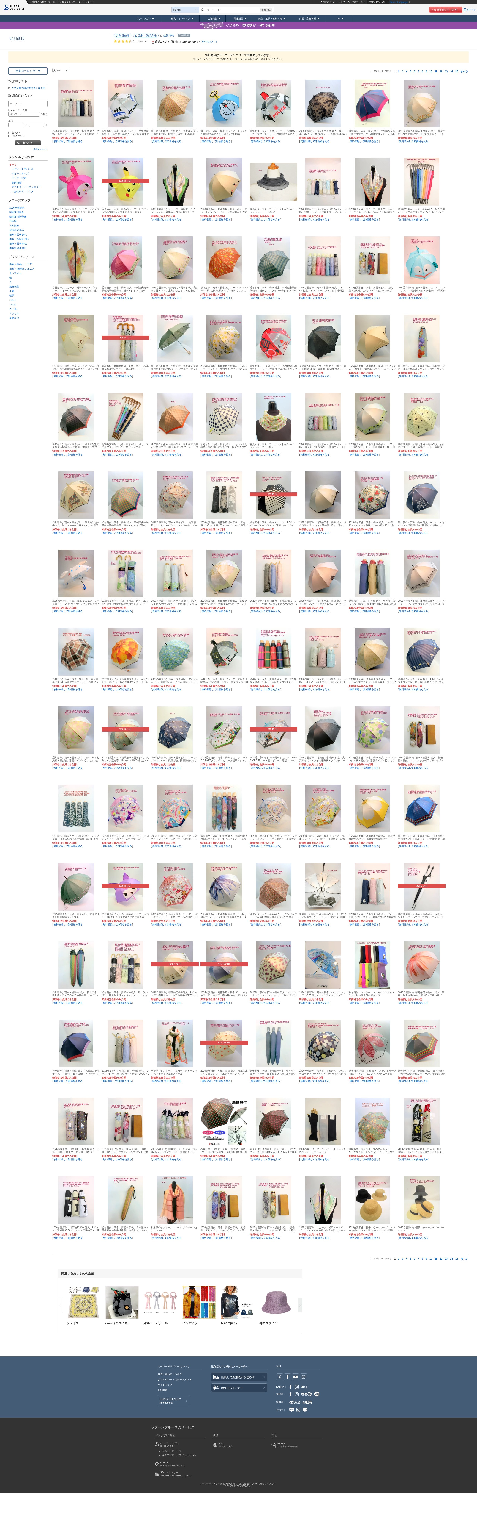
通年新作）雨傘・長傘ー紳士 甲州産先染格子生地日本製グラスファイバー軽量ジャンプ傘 (75, 682)
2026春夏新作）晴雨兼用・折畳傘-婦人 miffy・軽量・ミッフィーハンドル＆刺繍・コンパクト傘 (76, 133)
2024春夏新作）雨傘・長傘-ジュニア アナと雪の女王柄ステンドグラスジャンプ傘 (322, 994)
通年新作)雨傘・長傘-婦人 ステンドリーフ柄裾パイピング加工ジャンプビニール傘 (372, 1072)
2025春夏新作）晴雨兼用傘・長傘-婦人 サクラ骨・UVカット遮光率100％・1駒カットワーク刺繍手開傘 (323, 603)
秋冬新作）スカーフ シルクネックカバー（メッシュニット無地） (273, 211)
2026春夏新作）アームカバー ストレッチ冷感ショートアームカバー (322, 1151)
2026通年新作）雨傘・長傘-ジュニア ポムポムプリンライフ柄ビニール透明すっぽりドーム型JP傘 (322, 838)
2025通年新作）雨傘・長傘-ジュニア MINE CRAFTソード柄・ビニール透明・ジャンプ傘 (273, 760)
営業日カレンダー (27, 70)
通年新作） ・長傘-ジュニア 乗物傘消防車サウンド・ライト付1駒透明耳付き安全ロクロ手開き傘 (273, 369)
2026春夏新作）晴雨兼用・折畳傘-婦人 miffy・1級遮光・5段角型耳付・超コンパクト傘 (323, 682)
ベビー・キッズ (20, 173)
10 (430, 71)
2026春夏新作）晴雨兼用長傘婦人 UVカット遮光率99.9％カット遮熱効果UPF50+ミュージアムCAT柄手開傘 (175, 995)
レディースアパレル (23, 169)
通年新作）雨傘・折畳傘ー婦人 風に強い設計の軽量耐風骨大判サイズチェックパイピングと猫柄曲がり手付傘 (125, 995)
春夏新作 (14, 318)
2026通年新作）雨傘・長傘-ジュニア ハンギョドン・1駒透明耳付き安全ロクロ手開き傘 (421, 290)
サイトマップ (165, 1384)
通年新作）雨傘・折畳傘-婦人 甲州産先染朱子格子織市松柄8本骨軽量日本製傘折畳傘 (372, 602)
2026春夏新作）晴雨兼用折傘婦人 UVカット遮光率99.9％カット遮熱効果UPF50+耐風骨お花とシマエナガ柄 (372, 917)
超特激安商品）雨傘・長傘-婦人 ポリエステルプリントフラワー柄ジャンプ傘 (125, 446)
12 (441, 71)
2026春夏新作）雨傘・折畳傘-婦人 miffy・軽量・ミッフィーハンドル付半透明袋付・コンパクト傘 (321, 290)
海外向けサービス (179, 1455)
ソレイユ (73, 1323)
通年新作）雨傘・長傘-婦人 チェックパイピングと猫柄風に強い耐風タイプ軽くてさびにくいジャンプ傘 (421, 525)
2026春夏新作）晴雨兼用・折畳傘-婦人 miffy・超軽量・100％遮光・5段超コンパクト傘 (323, 447)
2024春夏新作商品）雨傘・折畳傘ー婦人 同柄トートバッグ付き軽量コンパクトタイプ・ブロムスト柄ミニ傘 (421, 1152)
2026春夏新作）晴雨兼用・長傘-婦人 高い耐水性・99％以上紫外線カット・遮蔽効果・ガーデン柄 (174, 290)
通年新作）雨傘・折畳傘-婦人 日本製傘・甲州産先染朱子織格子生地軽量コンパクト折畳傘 (75, 995)
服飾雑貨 (16, 182)
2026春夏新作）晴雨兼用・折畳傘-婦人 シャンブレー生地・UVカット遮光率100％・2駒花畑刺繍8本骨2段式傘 (273, 603)
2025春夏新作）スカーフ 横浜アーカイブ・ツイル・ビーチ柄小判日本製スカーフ (322, 1229)
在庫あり (16, 132)
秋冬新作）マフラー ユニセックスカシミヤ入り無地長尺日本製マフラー (372, 994)
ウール (13, 309)
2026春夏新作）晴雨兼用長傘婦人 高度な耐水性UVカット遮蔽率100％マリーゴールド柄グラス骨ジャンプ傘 (125, 682)
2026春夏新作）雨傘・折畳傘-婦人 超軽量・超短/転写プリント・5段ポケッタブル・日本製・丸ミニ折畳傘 (371, 290)
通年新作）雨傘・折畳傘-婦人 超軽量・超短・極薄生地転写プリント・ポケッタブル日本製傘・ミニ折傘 (421, 369)
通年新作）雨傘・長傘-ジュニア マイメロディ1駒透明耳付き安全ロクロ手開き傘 (75, 211)
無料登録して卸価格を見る (68, 141)
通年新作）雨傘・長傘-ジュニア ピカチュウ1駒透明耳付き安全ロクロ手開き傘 (125, 211)
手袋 (11, 291)
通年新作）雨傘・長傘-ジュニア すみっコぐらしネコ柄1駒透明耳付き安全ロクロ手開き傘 (76, 369)
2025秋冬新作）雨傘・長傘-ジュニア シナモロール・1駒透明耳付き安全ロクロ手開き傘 (76, 603)
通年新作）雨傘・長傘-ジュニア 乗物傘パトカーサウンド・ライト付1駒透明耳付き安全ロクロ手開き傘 (273, 133)
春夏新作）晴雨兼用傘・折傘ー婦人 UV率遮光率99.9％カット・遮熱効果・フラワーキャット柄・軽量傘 (125, 369)
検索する (28, 142)
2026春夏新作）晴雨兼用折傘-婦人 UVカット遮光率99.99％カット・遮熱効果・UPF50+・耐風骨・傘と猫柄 (75, 1230)
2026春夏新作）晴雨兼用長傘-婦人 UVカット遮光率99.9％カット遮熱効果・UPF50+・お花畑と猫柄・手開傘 (372, 447)
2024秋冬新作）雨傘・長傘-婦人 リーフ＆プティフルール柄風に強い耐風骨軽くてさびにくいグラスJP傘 (174, 760)
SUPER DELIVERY (170, 1401)
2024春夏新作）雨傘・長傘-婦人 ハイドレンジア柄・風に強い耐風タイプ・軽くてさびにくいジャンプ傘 (372, 760)
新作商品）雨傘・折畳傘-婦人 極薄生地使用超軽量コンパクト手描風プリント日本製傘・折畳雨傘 (223, 838)
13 (446, 71)
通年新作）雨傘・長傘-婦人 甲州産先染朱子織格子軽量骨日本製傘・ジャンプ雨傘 (125, 289)
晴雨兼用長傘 (16, 212)
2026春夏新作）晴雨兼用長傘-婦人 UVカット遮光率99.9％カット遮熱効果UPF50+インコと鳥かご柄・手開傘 (372, 682)
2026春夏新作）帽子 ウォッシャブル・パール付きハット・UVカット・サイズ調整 (372, 1229)
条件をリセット (40, 149)
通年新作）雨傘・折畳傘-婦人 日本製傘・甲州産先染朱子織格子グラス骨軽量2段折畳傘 (421, 838)
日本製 (13, 221)
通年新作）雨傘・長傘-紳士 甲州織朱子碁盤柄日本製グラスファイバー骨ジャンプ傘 (273, 289)
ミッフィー (15, 273)
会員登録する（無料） (447, 9)
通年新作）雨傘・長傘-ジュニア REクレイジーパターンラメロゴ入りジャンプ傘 (272, 524)
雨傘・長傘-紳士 (18, 243)
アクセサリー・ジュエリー (26, 187)
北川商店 (17, 39)
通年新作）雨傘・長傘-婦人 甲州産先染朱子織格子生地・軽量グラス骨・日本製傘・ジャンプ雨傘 (174, 133)
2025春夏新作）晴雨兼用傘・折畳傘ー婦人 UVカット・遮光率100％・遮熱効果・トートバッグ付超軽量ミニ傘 (175, 1152)
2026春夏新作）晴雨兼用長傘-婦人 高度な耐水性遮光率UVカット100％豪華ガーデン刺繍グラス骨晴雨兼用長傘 (421, 133)
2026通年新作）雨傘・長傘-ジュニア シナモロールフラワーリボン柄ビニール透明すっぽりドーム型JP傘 (273, 838)
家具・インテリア (180, 18)
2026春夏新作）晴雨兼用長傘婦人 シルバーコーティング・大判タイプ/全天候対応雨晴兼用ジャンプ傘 (223, 369)
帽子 (11, 295)
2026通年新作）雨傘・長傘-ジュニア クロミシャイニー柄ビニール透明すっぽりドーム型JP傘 (125, 838)
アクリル (14, 313)
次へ (463, 71)
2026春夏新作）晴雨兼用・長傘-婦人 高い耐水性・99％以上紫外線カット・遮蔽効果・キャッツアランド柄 (421, 447)
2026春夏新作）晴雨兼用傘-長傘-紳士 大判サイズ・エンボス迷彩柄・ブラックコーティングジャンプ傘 (322, 760)
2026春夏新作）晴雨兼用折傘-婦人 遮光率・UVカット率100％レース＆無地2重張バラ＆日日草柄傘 (224, 525)
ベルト (13, 300)
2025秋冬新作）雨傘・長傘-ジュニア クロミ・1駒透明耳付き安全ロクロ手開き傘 (125, 916)
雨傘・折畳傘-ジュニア (21, 268)
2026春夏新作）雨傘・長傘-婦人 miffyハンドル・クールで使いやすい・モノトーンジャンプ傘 (421, 917)
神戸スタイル (268, 1323)
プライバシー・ (175, 1379)
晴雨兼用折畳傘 (17, 216)
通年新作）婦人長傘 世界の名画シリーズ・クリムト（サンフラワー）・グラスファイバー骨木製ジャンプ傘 (372, 1152)
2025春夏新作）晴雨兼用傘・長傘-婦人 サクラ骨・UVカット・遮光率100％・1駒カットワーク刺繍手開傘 (323, 525)
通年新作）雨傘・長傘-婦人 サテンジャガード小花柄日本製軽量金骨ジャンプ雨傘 (273, 916)
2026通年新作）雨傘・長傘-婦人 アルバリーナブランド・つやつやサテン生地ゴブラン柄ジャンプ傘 (273, 995)
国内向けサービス (171, 1451)
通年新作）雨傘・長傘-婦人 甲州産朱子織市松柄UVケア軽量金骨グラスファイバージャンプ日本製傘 (174, 447)
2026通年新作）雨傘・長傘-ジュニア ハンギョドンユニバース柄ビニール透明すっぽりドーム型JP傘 (174, 838)
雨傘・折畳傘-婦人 (19, 239)
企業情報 (168, 35)
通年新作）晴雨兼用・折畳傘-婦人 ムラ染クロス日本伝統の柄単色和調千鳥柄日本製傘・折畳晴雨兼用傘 (75, 838)
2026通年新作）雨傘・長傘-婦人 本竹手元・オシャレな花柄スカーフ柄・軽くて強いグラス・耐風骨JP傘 (372, 525)
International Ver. (377, 2)
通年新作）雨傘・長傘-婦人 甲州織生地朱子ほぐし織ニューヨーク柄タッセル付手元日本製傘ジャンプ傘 (75, 525)
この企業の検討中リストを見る (28, 88)
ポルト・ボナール (156, 1323)
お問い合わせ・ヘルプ (334, 2)
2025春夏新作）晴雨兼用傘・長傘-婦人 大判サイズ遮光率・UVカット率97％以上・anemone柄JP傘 (125, 760)
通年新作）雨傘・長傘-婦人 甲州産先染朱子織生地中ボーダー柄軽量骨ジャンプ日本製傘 (372, 133)
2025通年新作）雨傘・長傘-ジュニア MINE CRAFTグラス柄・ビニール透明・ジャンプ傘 (223, 760)
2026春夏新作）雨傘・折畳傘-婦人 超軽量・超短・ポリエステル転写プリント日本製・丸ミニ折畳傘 (421, 760)
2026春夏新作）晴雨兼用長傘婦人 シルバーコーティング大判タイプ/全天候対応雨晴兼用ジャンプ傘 (322, 1073)
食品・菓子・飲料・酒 (270, 18)
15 (456, 71)
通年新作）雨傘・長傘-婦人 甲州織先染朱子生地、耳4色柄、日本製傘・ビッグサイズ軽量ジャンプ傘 (76, 1073)
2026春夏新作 (16, 207)
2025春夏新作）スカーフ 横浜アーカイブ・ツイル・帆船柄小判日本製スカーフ (173, 211)
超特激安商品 (16, 230)
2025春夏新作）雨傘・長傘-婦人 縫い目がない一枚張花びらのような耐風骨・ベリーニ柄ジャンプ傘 (174, 682)
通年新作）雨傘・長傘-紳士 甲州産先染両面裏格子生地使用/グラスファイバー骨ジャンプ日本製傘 (174, 369)
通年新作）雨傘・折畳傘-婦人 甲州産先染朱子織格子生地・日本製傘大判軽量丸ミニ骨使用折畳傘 (273, 682)
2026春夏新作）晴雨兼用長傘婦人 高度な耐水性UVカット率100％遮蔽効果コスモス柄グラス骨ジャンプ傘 (372, 838)
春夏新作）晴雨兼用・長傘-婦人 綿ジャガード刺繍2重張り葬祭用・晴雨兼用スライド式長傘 (323, 369)
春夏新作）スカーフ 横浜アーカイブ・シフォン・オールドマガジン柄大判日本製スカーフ (75, 290)
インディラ (189, 1323)
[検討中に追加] (94, 122)
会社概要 (162, 1390)
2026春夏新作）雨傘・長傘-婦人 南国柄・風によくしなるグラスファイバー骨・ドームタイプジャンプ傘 (174, 525)
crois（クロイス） (117, 1323)
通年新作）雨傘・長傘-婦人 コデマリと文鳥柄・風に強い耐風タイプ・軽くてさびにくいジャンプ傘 (75, 760)
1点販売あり (18, 136)
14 (451, 71)
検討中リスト (358, 2)
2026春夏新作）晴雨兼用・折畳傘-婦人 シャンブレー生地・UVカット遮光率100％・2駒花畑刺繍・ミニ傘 (125, 1073)
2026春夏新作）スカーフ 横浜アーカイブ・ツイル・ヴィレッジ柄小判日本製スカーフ (372, 212)
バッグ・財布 (19, 178)
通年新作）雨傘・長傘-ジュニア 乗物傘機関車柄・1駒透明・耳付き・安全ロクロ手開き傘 (224, 682)
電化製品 (238, 18)
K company (229, 1323)
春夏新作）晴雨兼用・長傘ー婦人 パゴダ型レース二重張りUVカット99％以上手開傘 (273, 1151)
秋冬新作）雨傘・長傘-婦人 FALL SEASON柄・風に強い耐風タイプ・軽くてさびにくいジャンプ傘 (224, 290)
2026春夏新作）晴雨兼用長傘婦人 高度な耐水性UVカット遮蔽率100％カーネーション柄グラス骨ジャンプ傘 (223, 603)
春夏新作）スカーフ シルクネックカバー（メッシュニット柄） (273, 446)
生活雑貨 (212, 18)
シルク (13, 304)
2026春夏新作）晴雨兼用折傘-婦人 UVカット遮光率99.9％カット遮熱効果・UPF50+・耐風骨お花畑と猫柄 (174, 603)
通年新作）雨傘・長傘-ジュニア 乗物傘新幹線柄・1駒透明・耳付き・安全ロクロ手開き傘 (125, 133)
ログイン (471, 9)
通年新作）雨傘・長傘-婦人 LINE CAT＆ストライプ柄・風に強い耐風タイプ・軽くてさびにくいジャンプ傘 (421, 682)
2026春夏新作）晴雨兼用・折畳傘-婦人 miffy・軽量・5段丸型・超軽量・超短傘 (76, 1151)
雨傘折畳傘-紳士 (18, 248)
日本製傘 (14, 225)
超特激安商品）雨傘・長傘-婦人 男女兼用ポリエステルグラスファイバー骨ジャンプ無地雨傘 (421, 212)
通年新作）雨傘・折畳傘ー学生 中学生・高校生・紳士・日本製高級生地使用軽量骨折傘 (273, 1073)
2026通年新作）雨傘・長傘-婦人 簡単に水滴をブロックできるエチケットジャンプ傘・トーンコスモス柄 (224, 1073)
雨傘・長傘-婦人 (18, 234)
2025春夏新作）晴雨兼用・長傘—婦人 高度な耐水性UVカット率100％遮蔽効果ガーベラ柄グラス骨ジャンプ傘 (421, 995)
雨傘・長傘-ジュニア (20, 264)
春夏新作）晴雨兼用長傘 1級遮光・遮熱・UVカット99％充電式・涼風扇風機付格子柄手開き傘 (224, 1152)
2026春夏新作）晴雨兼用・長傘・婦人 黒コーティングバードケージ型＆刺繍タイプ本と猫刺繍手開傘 (223, 212)
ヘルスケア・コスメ (23, 191)
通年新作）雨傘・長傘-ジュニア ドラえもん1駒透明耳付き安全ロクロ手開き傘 (223, 132)
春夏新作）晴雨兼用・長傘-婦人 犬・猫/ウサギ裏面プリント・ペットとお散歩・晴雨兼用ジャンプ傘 (323, 917)
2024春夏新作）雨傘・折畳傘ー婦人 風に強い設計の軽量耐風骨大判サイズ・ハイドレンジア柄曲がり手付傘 (125, 603)
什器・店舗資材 (307, 18)
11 (436, 71)
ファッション (143, 18)
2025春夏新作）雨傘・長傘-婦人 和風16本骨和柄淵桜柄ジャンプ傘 (76, 916)
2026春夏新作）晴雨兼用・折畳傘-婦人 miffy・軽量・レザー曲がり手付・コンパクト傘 (323, 212)
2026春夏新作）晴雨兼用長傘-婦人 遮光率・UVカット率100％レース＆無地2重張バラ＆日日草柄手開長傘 (323, 133)
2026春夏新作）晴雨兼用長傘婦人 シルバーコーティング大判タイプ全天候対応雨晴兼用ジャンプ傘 (421, 603)
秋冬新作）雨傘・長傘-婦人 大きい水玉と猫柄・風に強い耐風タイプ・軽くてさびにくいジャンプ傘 (223, 447)
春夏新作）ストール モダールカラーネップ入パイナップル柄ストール (174, 1072)
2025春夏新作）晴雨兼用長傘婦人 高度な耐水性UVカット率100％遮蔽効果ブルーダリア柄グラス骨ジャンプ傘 (223, 917)
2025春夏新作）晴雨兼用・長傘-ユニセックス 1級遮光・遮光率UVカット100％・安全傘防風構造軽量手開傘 (372, 369)
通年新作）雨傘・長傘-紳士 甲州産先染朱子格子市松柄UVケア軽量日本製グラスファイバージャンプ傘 (75, 447)
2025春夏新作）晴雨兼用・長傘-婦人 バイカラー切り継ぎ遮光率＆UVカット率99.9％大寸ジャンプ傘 (224, 995)
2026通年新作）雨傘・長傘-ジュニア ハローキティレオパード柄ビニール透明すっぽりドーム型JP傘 (174, 917)
